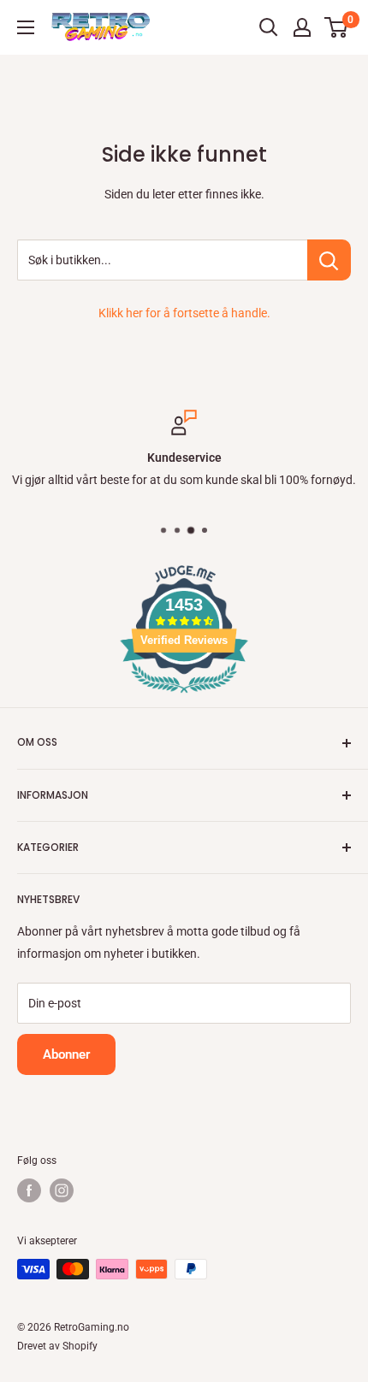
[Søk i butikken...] (329, 260)
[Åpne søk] (268, 27)
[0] (336, 27)
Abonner (66, 1054)
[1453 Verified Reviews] (184, 696)
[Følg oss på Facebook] (29, 1190)
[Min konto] (302, 27)
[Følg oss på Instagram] (62, 1190)
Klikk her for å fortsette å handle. (184, 313)
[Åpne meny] (25, 27)
